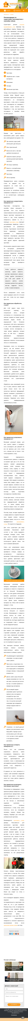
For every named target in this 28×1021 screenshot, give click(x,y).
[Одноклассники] (14, 934)
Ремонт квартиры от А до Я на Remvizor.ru (11, 4)
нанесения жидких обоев (10, 925)
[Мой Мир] (16, 934)
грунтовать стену (19, 820)
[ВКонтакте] (10, 934)
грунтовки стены (14, 222)
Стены (12, 14)
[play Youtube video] (14, 863)
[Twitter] (12, 934)
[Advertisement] (14, 946)
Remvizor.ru (6, 14)
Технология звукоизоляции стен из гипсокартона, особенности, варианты (14, 968)
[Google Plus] (18, 934)
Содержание (14, 1015)
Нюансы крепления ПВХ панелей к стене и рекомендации (14, 980)
